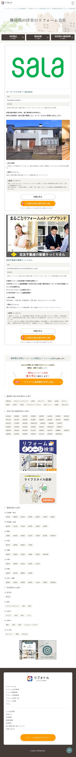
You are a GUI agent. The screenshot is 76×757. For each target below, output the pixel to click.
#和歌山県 (50, 427)
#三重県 (59, 423)
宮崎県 (45, 582)
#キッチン (41, 401)
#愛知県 (51, 423)
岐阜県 (8, 545)
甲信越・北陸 (11, 522)
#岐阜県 (43, 423)
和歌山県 (45, 554)
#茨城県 (50, 419)
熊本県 (30, 582)
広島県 (30, 563)
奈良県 (37, 554)
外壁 (13, 625)
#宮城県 (33, 416)
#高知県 (66, 430)
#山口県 (33, 430)
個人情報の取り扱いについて (15, 726)
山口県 (37, 563)
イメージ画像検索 (12, 692)
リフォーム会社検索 (12, 689)
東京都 (45, 535)
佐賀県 (15, 582)
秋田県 (37, 517)
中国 (8, 559)
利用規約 (9, 723)
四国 (8, 569)
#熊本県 (33, 434)
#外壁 (14, 404)
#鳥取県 (59, 427)
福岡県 (8, 582)
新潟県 (8, 526)
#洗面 (56, 401)
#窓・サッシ (47, 404)
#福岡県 (8, 434)
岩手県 (23, 517)
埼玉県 (30, 535)
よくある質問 (10, 711)
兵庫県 (30, 554)
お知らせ (9, 714)
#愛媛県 (58, 430)
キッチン (8, 615)
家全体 (8, 596)
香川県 (15, 573)
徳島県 (8, 573)
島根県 (15, 563)
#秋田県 (41, 416)
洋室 (23, 606)
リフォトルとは (11, 686)
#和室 (33, 401)
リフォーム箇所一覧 (12, 698)
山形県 (45, 517)
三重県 (30, 545)
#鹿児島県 (59, 434)
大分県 (37, 582)
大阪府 (23, 554)
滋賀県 (8, 554)
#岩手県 (25, 416)
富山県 (15, 526)
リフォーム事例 (11, 701)
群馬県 (23, 535)
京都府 (15, 554)
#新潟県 (66, 416)
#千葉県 (16, 423)
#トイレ (64, 401)
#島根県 (8, 430)
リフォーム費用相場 (12, 695)
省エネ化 (24, 634)
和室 (29, 606)
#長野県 (41, 419)
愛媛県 (23, 573)
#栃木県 (58, 419)
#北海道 (8, 416)
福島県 (52, 517)
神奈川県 (53, 535)
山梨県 (37, 526)
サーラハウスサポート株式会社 (19, 92)
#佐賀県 (16, 434)
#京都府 (16, 427)
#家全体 (8, 401)
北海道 (8, 517)
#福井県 (25, 419)
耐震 (17, 634)
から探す (13, 37)
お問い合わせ (10, 729)
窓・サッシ (9, 634)
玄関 (19, 625)
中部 (8, 541)
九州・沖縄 (10, 578)
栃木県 (15, 535)
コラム (8, 704)
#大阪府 (25, 427)
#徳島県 (41, 430)
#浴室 (49, 401)
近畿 (8, 550)
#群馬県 (66, 419)
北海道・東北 (11, 513)
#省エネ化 (65, 404)
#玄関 (22, 404)
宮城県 (30, 517)
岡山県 (23, 563)
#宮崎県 (50, 434)
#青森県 (16, 416)
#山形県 (50, 416)
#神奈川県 (34, 423)
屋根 (7, 625)
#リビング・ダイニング (21, 401)
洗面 (22, 615)
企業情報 (9, 717)
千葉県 (37, 535)
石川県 (23, 526)
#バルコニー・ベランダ (34, 404)
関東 (8, 531)
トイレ (29, 615)
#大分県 (41, 434)
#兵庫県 (33, 427)
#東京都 (25, 423)
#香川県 (50, 430)
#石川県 (16, 419)
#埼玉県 (8, 423)
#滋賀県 (8, 427)
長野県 (45, 526)
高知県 (30, 573)
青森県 (15, 517)
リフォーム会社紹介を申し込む (37, 737)
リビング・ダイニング (12, 606)
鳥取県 (8, 563)
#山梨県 (33, 419)
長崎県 (23, 582)
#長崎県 (25, 434)
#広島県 (25, 430)
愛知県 (23, 545)
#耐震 (56, 404)
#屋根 (7, 404)
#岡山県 (16, 430)
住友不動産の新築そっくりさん (19, 260)
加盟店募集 (9, 720)
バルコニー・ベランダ (31, 625)
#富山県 (8, 419)
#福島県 (58, 416)
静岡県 (15, 545)
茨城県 (8, 535)
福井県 (30, 526)
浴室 (16, 615)
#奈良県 (41, 427)
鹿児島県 (53, 582)
